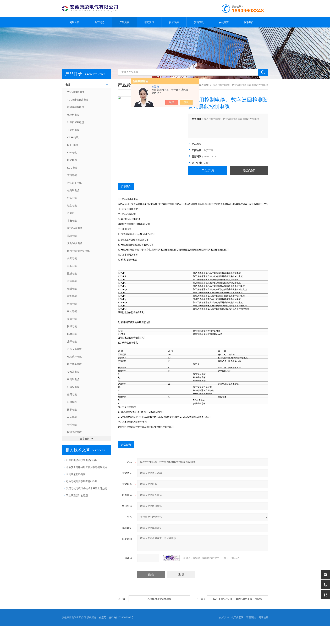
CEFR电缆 (73, 137)
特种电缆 (72, 424)
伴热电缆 (72, 303)
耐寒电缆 (72, 409)
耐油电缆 (72, 417)
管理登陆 (251, 617)
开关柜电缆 (73, 129)
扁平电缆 (72, 341)
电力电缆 (72, 334)
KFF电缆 (72, 152)
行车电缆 (72, 198)
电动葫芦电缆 (74, 356)
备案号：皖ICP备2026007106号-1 (117, 617)
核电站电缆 (73, 190)
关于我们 (99, 22)
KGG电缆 (72, 167)
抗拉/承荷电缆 (74, 228)
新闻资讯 (149, 22)
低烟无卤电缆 (74, 349)
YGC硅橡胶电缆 (75, 92)
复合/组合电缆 (74, 243)
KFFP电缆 (72, 145)
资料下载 (199, 22)
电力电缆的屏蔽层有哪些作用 (81, 481)
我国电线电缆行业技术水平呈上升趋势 (86, 488)
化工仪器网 (237, 617)
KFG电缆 (72, 160)
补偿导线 (72, 402)
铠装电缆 (72, 205)
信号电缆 (72, 258)
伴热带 (70, 213)
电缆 (67, 84)
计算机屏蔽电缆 (75, 122)
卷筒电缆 (72, 318)
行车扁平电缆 (74, 182)
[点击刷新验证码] (171, 558)
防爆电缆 (72, 326)
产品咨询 (207, 170)
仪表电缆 (72, 281)
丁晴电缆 (72, 175)
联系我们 (249, 22)
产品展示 (124, 22)
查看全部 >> (86, 438)
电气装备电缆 (74, 364)
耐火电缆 (72, 311)
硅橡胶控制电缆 (75, 107)
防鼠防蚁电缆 (74, 432)
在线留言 (224, 22)
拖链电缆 (72, 235)
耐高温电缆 (73, 379)
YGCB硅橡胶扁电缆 (77, 99)
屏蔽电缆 (72, 266)
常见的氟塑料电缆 (75, 474)
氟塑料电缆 (73, 114)
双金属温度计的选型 (77, 495)
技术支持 (174, 22)
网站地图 (263, 617)
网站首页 (74, 22)
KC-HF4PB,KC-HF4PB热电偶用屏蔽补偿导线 (237, 598)
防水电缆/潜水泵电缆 (78, 250)
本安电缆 (72, 220)
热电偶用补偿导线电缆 (159, 598)
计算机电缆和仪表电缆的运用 (81, 460)
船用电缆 (72, 394)
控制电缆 (72, 296)
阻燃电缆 (72, 273)
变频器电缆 (73, 371)
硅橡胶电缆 (73, 386)
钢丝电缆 (72, 288)
